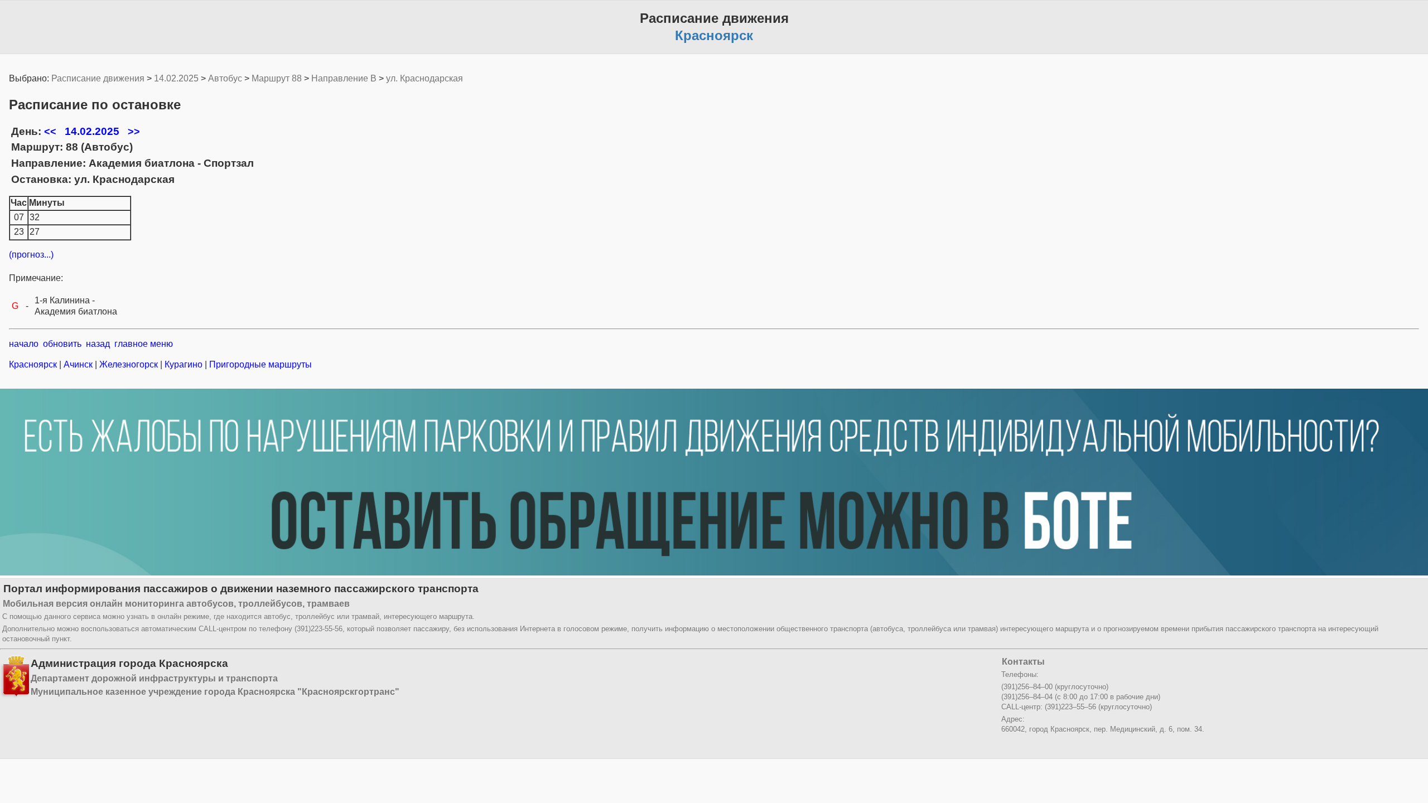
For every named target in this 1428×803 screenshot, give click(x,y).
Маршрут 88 (277, 78)
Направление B (344, 78)
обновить (62, 344)
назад (98, 344)
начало (23, 344)
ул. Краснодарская (424, 78)
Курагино (183, 364)
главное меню (143, 344)
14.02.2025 (176, 78)
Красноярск (34, 364)
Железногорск (128, 364)
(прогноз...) (31, 254)
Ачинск (78, 364)
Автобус (225, 78)
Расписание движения (97, 78)
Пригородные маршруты (259, 364)
